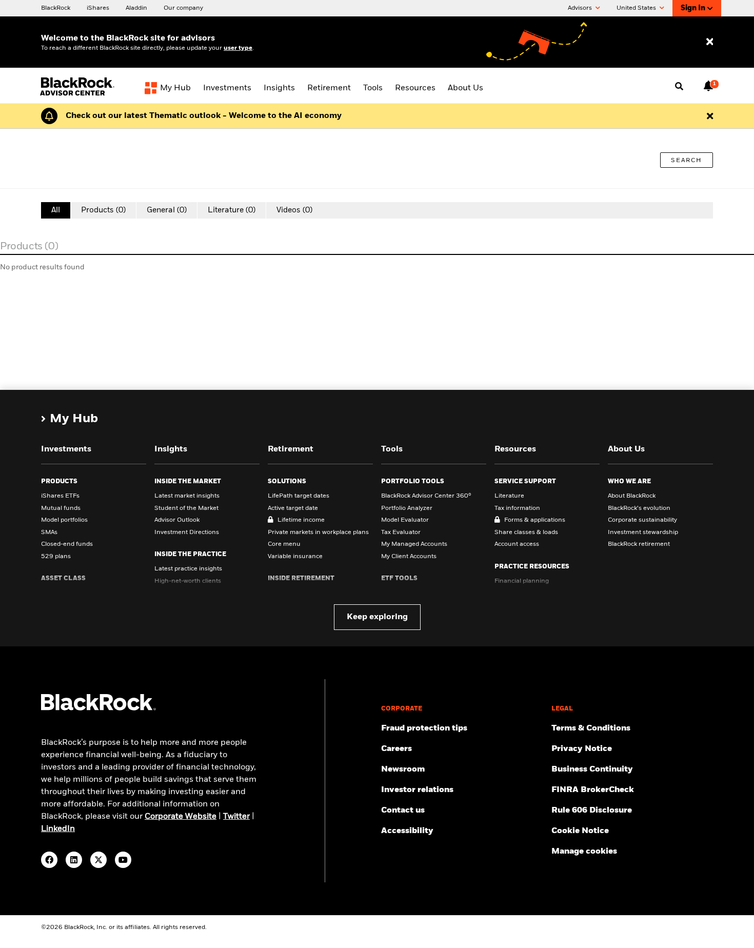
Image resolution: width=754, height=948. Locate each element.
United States (637, 8)
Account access (516, 544)
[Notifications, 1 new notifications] (708, 86)
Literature (509, 496)
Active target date (293, 508)
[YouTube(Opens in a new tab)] (123, 860)
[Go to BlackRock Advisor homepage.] (98, 708)
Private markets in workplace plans (318, 532)
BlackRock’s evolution (639, 508)
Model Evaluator (405, 520)
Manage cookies (584, 851)
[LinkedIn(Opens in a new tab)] (74, 860)
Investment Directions (186, 532)
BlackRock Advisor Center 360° (426, 496)
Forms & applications (534, 520)
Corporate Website (180, 817)
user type (238, 48)
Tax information (517, 508)
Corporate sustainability (642, 520)
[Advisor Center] (78, 94)
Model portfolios (64, 520)
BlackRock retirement (639, 544)
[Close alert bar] (710, 116)
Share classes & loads (526, 532)
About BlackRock (632, 496)
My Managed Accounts (414, 544)
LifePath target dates (298, 496)
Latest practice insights (188, 569)
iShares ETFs (60, 496)
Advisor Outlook (177, 520)
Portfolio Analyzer (406, 508)
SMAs (49, 532)
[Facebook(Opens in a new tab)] (49, 860)
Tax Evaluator (401, 532)
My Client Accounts (408, 557)
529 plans (56, 557)
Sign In (693, 8)
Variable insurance (295, 557)
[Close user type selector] (710, 42)
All (55, 210)
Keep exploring (377, 617)
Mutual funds (61, 508)
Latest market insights (187, 496)
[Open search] (679, 86)
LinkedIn (58, 829)
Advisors (580, 8)
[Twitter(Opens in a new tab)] (98, 860)
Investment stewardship (643, 532)
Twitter (236, 817)
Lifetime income (301, 520)
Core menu (284, 544)
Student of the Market (186, 508)
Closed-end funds (67, 544)
